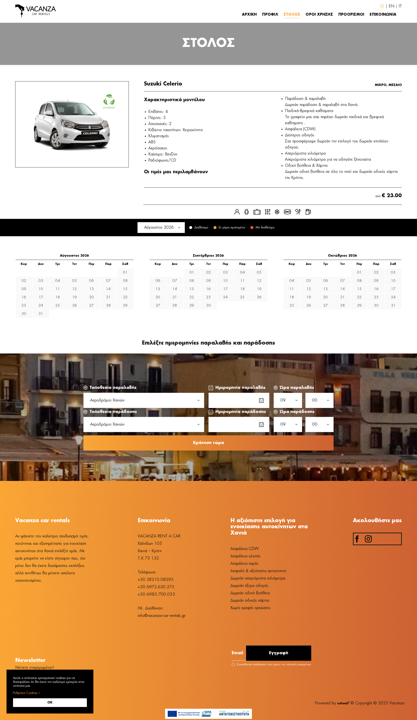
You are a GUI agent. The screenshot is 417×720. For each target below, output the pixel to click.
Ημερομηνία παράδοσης (240, 412)
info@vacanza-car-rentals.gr (161, 616)
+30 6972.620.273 (156, 587)
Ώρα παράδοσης (297, 412)
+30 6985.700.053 (156, 594)
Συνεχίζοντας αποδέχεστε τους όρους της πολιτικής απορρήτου (274, 664)
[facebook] (357, 538)
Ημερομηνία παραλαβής (240, 388)
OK (50, 702)
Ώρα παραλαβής (297, 388)
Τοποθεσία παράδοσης (113, 412)
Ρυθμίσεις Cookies (25, 693)
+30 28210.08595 (156, 580)
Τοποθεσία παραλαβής (112, 388)
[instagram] (368, 538)
